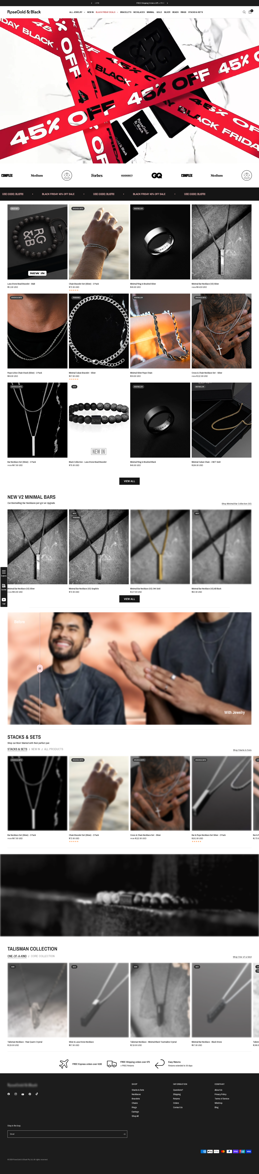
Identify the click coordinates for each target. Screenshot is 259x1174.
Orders (176, 1103)
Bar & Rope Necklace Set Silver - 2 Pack (209, 835)
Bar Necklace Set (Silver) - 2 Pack (21, 462)
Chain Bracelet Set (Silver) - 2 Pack (84, 283)
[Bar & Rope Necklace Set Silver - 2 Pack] (222, 793)
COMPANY (220, 1084)
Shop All (135, 1116)
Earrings (135, 1111)
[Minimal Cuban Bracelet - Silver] (99, 331)
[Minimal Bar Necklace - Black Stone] (222, 1000)
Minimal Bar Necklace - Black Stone (207, 1042)
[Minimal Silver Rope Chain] (160, 331)
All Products (53, 749)
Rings (134, 1107)
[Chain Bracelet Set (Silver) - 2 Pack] (99, 241)
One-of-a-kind (17, 956)
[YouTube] (25, 1095)
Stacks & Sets (17, 749)
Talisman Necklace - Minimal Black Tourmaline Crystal (153, 1042)
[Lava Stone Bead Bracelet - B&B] (37, 241)
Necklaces (136, 1094)
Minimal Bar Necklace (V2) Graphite (84, 588)
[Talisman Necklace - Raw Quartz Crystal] (37, 1000)
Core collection (43, 956)
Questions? (178, 1089)
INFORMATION (180, 1084)
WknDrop (218, 1103)
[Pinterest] (32, 1094)
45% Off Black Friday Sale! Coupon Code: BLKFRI (133, 3)
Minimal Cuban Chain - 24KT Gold (206, 462)
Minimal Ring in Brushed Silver (143, 283)
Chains (135, 1103)
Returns (176, 1098)
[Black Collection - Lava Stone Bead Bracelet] (99, 420)
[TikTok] (39, 1094)
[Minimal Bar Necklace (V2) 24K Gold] (160, 546)
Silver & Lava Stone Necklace (81, 1042)
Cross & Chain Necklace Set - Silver (207, 372)
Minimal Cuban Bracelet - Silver (82, 372)
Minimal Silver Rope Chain (141, 372)
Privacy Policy (220, 1094)
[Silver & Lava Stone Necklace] (99, 1000)
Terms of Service (222, 1098)
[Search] (244, 12)
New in (35, 749)
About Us (218, 1089)
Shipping (177, 1094)
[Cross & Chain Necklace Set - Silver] (222, 331)
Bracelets (136, 1098)
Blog (217, 1107)
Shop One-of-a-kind (242, 957)
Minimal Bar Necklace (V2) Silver (205, 283)
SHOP (135, 1084)
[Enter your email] (124, 1134)
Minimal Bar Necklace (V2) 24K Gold (145, 588)
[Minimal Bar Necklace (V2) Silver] (222, 241)
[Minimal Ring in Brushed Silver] (160, 241)
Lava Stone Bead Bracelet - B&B (21, 283)
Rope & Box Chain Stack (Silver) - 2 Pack (24, 372)
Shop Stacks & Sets (242, 750)
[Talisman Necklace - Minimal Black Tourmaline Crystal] (160, 1000)
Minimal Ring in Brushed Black (143, 462)
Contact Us (178, 1107)
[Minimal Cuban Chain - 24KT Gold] (222, 420)
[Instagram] (18, 1094)
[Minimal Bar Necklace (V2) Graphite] (99, 546)
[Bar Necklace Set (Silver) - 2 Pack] (37, 420)
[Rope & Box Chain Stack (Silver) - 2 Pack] (37, 331)
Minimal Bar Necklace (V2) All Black (206, 588)
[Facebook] (10, 1094)
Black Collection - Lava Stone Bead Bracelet (88, 462)
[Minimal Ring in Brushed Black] (160, 420)
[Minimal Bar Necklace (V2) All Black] (222, 546)
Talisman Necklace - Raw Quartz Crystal (24, 1042)
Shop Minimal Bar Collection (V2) (237, 503)
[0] (249, 12)
